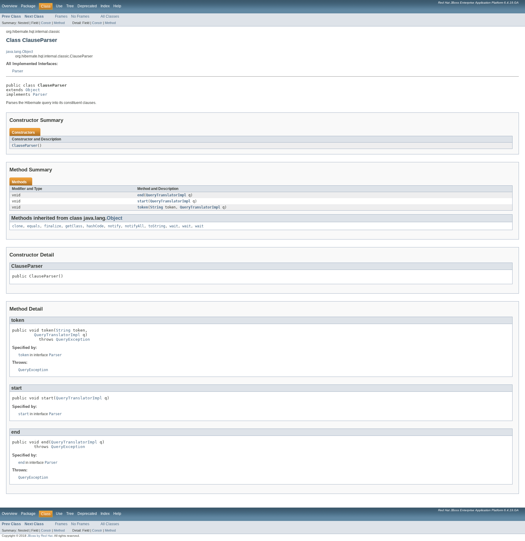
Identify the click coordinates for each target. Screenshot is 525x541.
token (142, 207)
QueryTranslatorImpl (166, 195)
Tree (70, 6)
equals (33, 226)
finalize (52, 226)
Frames (61, 16)
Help (117, 6)
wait (174, 226)
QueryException (73, 339)
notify (114, 226)
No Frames (80, 16)
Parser (17, 71)
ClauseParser (24, 145)
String (156, 207)
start (142, 201)
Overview (9, 6)
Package (28, 6)
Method (59, 23)
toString (156, 226)
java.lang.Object (19, 52)
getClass (73, 226)
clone (17, 226)
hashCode (95, 226)
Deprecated (87, 6)
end (140, 195)
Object (33, 90)
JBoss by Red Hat (40, 535)
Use (59, 6)
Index (105, 6)
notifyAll (134, 226)
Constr (46, 23)
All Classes (110, 16)
